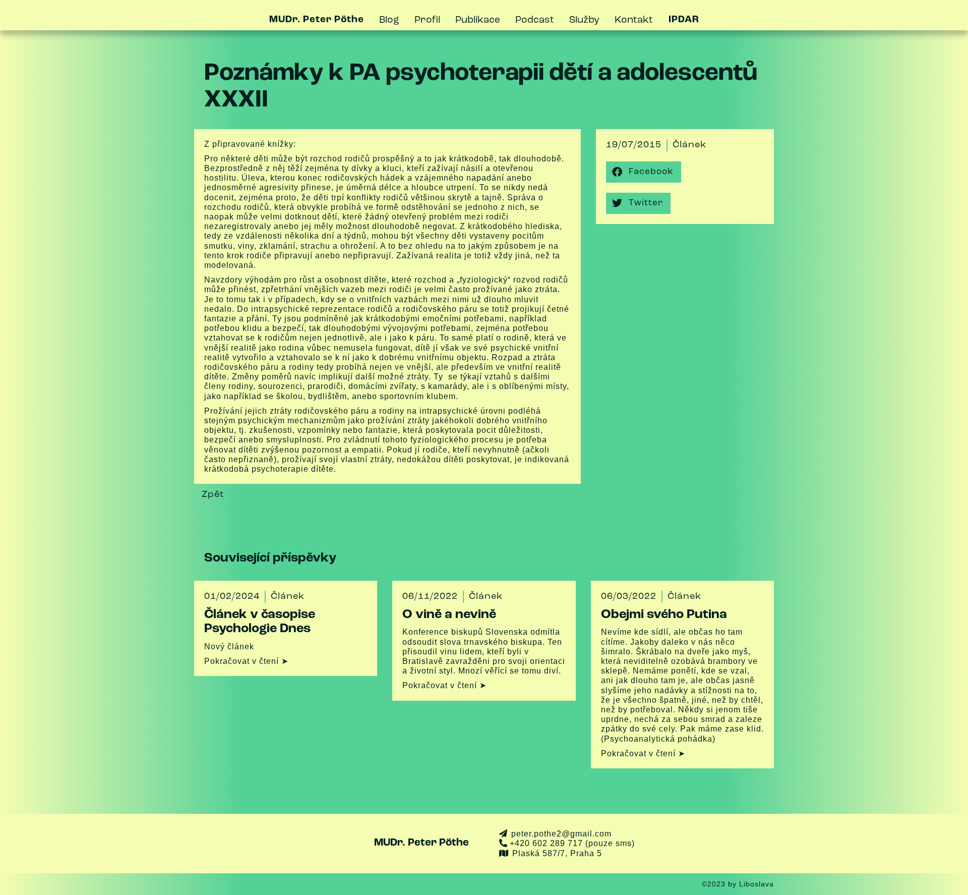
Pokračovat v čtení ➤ (246, 661)
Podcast (534, 20)
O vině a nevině (449, 614)
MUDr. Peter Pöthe (421, 842)
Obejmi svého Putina (664, 614)
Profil (427, 20)
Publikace (477, 20)
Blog (389, 20)
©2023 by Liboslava (738, 884)
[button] (643, 172)
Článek (689, 145)
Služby (584, 20)
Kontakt (634, 20)
